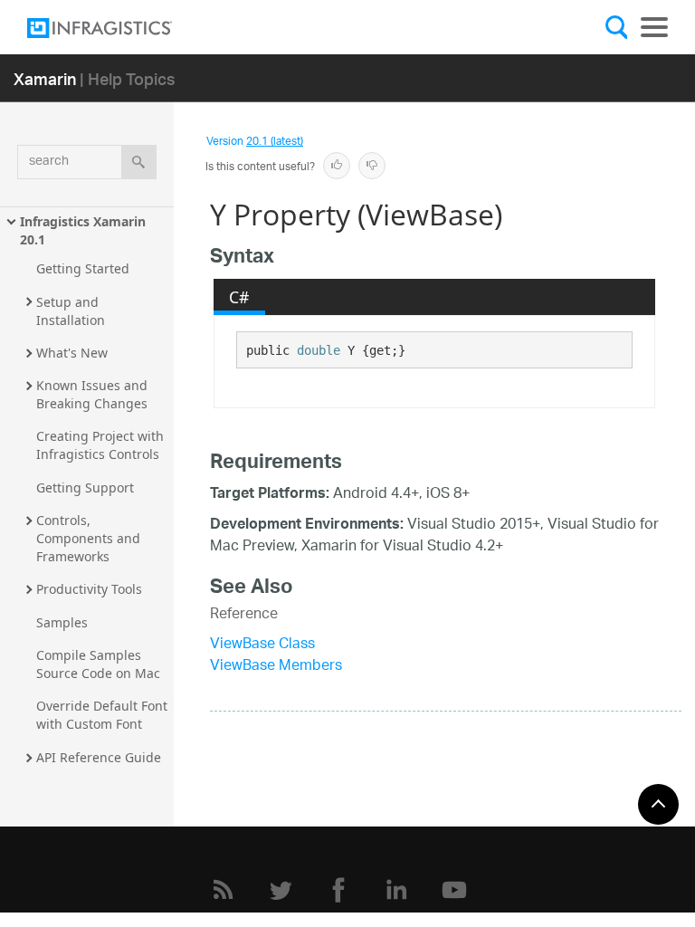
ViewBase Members (276, 667)
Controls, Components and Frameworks (90, 538)
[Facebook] (338, 890)
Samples (62, 622)
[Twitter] (280, 890)
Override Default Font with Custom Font (103, 714)
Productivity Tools (89, 588)
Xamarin (45, 78)
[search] (139, 162)
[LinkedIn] (396, 890)
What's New (72, 352)
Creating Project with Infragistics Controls (101, 445)
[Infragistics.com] (117, 28)
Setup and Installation (70, 311)
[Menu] (654, 27)
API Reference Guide (98, 757)
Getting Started (82, 268)
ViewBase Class (262, 645)
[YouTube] (454, 890)
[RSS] (223, 890)
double (318, 350)
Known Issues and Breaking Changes (93, 394)
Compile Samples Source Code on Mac (98, 664)
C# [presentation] (239, 297)
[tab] (239, 297)
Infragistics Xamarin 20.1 (84, 230)
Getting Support (85, 487)
